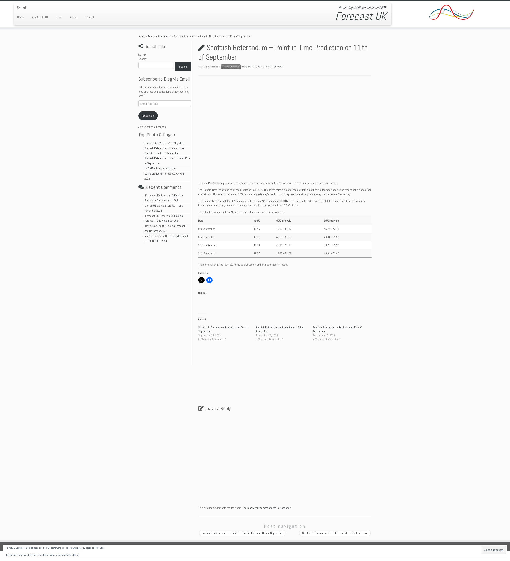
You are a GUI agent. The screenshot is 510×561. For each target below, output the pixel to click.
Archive (73, 17)
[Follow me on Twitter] (26, 8)
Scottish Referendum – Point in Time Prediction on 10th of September (242, 533)
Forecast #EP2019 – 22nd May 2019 (164, 143)
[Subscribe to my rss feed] (20, 8)
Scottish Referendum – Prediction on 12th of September (335, 533)
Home (20, 17)
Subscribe (148, 115)
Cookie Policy (72, 555)
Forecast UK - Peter (273, 66)
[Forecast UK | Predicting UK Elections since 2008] (451, 13)
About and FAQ (40, 17)
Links (59, 17)
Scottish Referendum (159, 36)
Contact (89, 17)
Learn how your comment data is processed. (267, 508)
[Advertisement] (164, 306)
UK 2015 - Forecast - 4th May (160, 168)
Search (142, 59)
